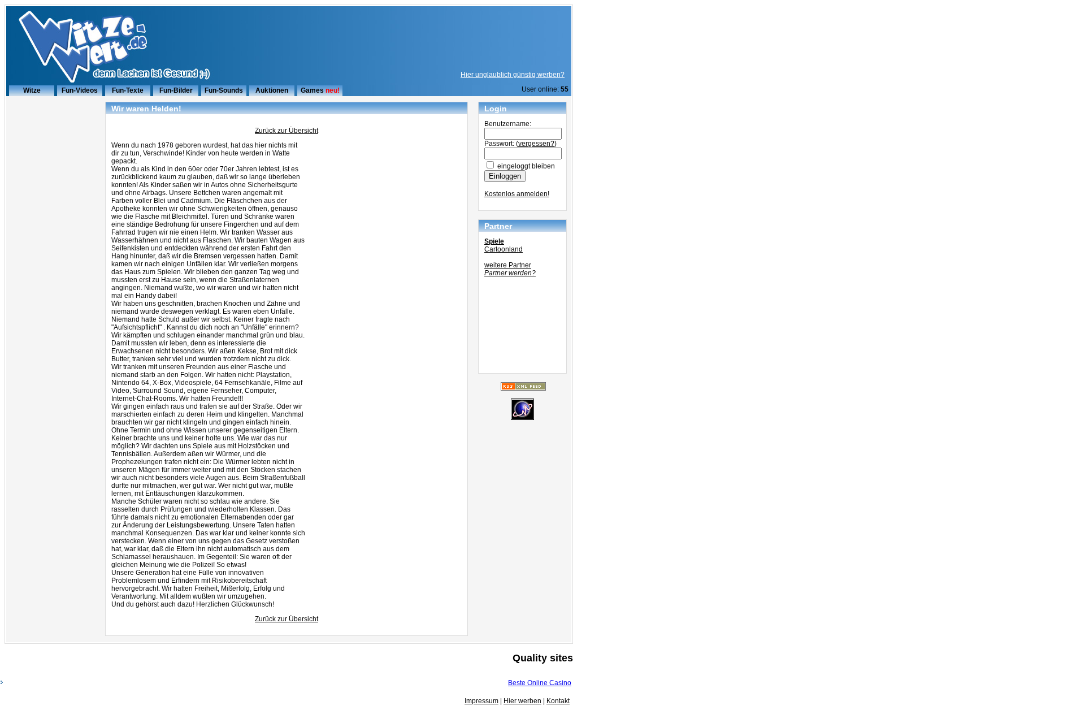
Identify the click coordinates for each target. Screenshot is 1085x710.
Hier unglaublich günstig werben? (513, 75)
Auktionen (271, 90)
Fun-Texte (128, 90)
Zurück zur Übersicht (286, 131)
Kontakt (558, 701)
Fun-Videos (80, 90)
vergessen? (536, 144)
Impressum (481, 701)
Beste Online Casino (539, 683)
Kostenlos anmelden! (516, 194)
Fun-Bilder (176, 90)
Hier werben (522, 701)
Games (312, 90)
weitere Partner (507, 265)
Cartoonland (503, 249)
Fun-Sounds (224, 90)
